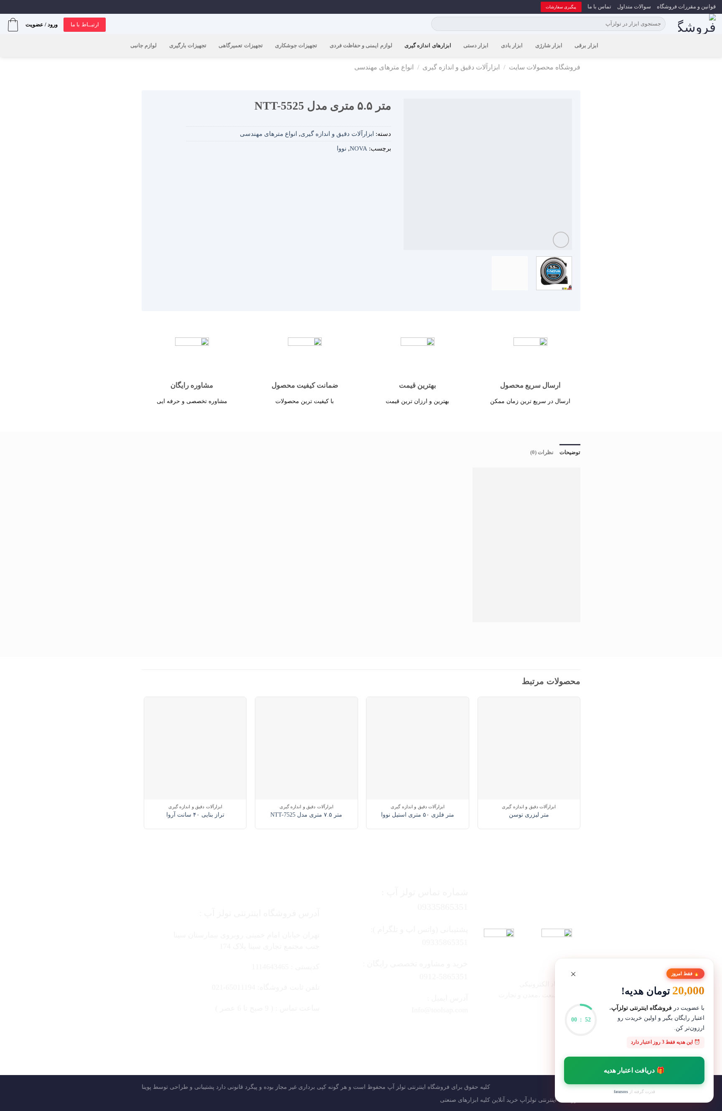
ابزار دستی (475, 46)
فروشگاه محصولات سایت (544, 67)
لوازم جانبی (143, 46)
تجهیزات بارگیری (187, 46)
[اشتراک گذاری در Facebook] (385, 168)
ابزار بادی (512, 46)
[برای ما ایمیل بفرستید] (406, 1031)
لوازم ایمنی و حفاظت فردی (361, 46)
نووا (341, 148)
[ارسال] (439, 24)
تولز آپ (396, 1086)
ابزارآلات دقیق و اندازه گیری (461, 67)
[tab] (569, 452)
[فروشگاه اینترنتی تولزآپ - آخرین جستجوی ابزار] (697, 24)
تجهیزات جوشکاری (296, 46)
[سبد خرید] (13, 25)
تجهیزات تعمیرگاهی (240, 46)
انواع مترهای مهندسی (384, 67)
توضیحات (569, 452)
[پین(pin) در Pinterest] (360, 168)
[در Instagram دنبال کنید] (422, 1031)
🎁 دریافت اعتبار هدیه (634, 1070)
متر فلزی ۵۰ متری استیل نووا (417, 814)
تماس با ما (599, 7)
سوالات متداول (634, 7)
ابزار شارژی (548, 46)
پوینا (146, 1086)
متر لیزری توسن (529, 814)
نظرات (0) (542, 452)
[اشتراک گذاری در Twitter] (372, 168)
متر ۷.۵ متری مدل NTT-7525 (306, 814)
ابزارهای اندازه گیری (427, 46)
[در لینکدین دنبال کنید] (373, 1031)
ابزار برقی (586, 46)
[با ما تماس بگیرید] (389, 1031)
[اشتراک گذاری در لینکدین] (347, 168)
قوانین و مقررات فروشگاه (686, 7)
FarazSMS (621, 1091)
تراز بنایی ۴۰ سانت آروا (195, 814)
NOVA (358, 148)
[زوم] (561, 240)
